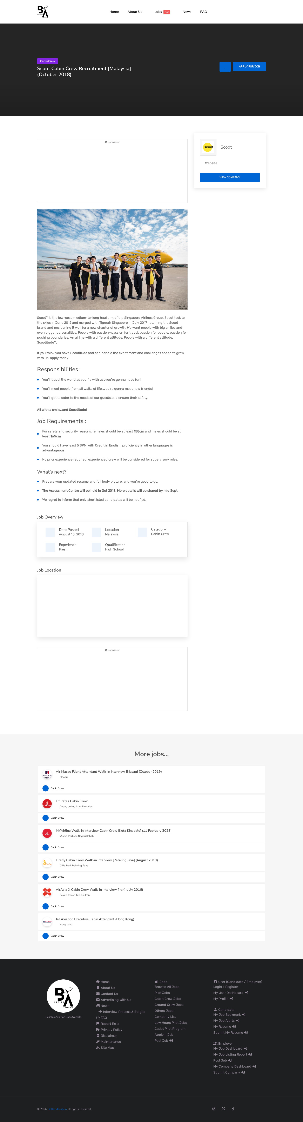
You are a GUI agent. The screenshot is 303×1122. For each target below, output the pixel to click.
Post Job (162, 1041)
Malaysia (112, 534)
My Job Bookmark (227, 1015)
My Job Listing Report (230, 1054)
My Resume (222, 1027)
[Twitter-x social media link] (223, 1108)
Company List (165, 1017)
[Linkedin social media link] (243, 1108)
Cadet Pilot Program (170, 1029)
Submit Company (227, 1072)
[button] (134, 11)
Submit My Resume (228, 1033)
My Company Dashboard (232, 1066)
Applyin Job (164, 1035)
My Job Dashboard (228, 1048)
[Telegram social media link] (262, 1108)
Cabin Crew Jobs (168, 999)
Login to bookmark (225, 67)
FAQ (103, 1018)
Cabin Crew (160, 534)
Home (105, 982)
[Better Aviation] (43, 11)
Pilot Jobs (162, 993)
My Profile (221, 999)
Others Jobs (164, 1011)
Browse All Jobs (167, 987)
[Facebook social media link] (194, 1108)
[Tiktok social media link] (233, 1108)
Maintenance (110, 1042)
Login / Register (225, 987)
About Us (107, 988)
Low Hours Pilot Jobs (171, 1023)
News (104, 1006)
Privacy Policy (111, 1030)
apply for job (249, 66)
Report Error (110, 1024)
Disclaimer (108, 1036)
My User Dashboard (228, 993)
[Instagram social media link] (204, 1108)
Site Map (107, 1048)
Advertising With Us (115, 1000)
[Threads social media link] (213, 1108)
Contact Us (109, 994)
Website (211, 163)
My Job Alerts (224, 1021)
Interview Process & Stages (123, 1012)
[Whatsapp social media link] (252, 1108)
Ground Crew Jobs (169, 1005)
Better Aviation (57, 1109)
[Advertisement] (112, 173)
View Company (230, 177)
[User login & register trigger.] (264, 11)
